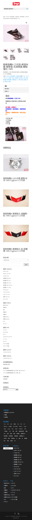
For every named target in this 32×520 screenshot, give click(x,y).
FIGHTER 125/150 (7, 336)
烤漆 (20, 79)
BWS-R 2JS (5, 271)
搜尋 (17, 389)
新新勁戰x (9, 79)
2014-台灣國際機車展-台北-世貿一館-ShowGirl (14, 370)
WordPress (16, 518)
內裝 (13, 78)
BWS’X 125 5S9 (6, 273)
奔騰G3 (5, 314)
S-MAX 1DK (6, 276)
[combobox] (16, 260)
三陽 (13, 431)
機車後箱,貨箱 (6, 364)
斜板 (14, 433)
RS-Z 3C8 (5, 299)
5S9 (21, 424)
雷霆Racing (5, 316)
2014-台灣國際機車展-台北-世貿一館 (11, 372)
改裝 (27, 78)
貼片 (5, 440)
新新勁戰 (5, 436)
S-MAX (25, 426)
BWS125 (5, 426)
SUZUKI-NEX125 (7, 352)
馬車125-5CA (6, 296)
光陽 (16, 431)
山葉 (24, 78)
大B (4, 433)
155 (24, 424)
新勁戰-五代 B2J (7, 278)
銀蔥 (10, 81)
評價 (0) (7, 91)
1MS (24, 76)
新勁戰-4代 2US (7, 280)
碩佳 (22, 79)
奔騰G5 (5, 312)
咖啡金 (20, 78)
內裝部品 (17, 16)
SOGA (27, 76)
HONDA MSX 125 (7, 358)
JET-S (4, 334)
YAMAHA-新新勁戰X (10, 16)
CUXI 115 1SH (6, 294)
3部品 (5, 415)
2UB (11, 424)
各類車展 (5, 379)
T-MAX (16, 429)
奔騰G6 (5, 307)
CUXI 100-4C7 (6, 292)
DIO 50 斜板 (6, 343)
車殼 (8, 440)
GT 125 (5, 339)
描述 (6, 86)
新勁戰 (4, 79)
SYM (12, 429)
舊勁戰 (25, 438)
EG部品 (6, 417)
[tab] (16, 86)
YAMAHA (5, 78)
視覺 (25, 79)
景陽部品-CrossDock (9, 412)
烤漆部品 (13, 438)
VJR (4, 321)
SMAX (5, 429)
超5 (4, 309)
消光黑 (5, 438)
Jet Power (5, 332)
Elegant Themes (15, 516)
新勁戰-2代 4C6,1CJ (7, 285)
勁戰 (26, 431)
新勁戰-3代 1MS (7, 283)
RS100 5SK (5, 290)
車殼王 (6, 81)
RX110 (4, 341)
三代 (10, 431)
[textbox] (16, 260)
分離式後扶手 (21, 431)
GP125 (4, 323)
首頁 (4, 16)
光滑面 (9, 78)
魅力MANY (5, 305)
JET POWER (15, 426)
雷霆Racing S (6, 319)
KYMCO (20, 426)
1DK (5, 424)
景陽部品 (16, 436)
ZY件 (25, 429)
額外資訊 (7, 88)
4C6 (18, 424)
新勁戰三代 (23, 433)
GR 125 (5, 330)
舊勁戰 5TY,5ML (7, 287)
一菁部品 (5, 431)
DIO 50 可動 (6, 346)
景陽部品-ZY (15, 79)
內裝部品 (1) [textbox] (7, 448)
